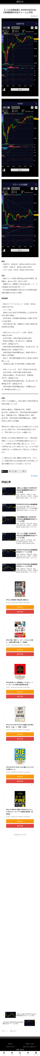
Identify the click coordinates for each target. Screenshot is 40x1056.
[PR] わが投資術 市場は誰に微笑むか (17, 600)
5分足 (12, 471)
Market (5, 471)
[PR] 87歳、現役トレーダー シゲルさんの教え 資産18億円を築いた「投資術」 (19, 641)
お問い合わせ (20, 1049)
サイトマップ (10, 1047)
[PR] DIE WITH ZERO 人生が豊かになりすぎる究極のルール (20, 768)
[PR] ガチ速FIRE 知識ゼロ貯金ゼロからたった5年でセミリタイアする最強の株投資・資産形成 (19, 812)
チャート (19, 471)
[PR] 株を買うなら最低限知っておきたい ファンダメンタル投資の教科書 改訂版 (19, 683)
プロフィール (30, 1044)
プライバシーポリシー (29, 1047)
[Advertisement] (20, 921)
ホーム (10, 1044)
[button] (36, 559)
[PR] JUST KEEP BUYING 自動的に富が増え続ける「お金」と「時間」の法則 (20, 726)
